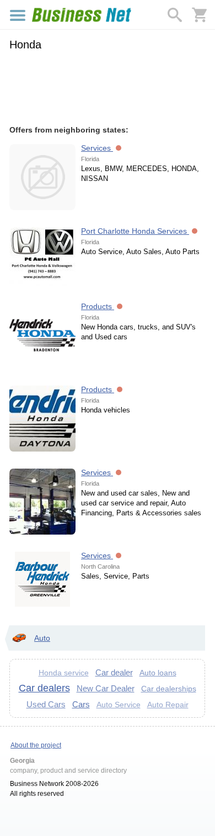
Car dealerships (168, 688)
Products (97, 306)
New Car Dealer (106, 688)
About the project (35, 745)
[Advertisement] (107, 86)
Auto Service (118, 705)
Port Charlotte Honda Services (135, 231)
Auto (42, 638)
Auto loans (157, 672)
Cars (81, 704)
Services (97, 148)
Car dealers (44, 688)
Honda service (64, 673)
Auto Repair (168, 705)
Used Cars (46, 704)
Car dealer (114, 672)
